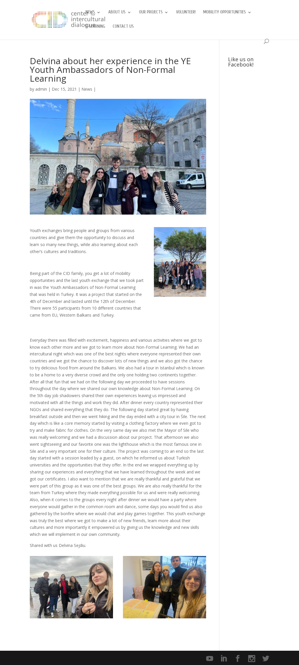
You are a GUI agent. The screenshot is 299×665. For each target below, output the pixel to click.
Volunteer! (186, 12)
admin (41, 89)
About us (117, 12)
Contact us (123, 26)
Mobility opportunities (224, 12)
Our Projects (151, 12)
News (90, 12)
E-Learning (95, 26)
